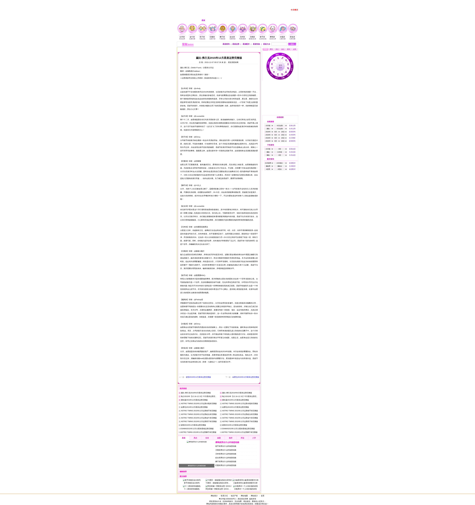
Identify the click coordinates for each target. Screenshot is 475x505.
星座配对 (246, 44)
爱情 (271, 49)
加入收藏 (285, 1)
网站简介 (214, 496)
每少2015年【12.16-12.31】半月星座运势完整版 (200, 396)
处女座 (232, 37)
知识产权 (234, 496)
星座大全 (266, 44)
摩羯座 (272, 37)
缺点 (282, 49)
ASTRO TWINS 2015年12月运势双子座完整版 (199, 421)
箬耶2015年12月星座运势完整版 (198, 377)
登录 (269, 1)
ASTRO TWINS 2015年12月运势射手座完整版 (199, 411)
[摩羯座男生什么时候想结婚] (197, 442)
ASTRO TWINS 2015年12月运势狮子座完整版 (198, 432)
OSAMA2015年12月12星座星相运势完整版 (197, 429)
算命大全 (217, 501)
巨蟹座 (212, 37)
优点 (277, 49)
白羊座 (182, 37)
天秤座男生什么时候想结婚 (225, 454)
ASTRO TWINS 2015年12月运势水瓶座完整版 (199, 403)
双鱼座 (292, 37)
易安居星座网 (233, 62)
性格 (265, 49)
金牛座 (192, 37)
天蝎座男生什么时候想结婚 (225, 450)
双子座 (202, 37)
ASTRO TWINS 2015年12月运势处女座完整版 (199, 414)
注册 (263, 1)
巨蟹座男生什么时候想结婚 (225, 465)
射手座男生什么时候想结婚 (225, 446)
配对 (288, 49)
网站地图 (244, 496)
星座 (198, 49)
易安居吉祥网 (243, 499)
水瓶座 (282, 37)
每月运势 (216, 49)
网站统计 (254, 496)
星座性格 (256, 44)
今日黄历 (294, 10)
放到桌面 (276, 1)
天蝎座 (252, 37)
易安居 (190, 49)
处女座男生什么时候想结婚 (225, 458)
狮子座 (222, 37)
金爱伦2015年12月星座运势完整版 (245, 377)
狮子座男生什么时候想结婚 (225, 461)
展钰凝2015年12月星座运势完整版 (194, 400)
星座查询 (226, 44)
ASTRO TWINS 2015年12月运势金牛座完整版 (199, 418)
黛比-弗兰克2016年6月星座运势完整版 (196, 393)
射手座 (262, 37)
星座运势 (235, 44)
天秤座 (242, 37)
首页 (262, 496)
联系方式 (224, 496)
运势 (294, 49)
